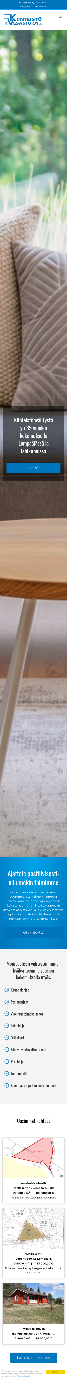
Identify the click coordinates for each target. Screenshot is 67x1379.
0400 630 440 (41, 2)
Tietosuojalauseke (23, 1376)
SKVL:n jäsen (24, 6)
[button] (33, 468)
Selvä (55, 1372)
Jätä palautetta (41, 6)
